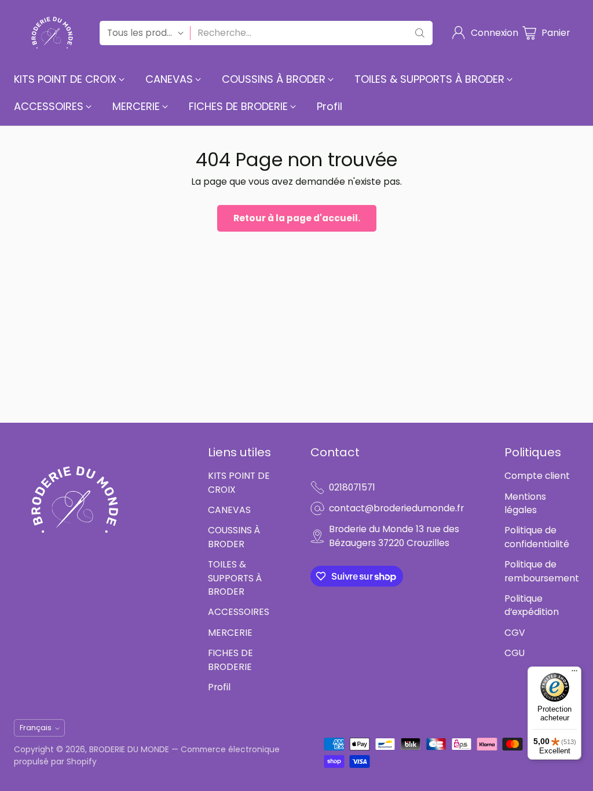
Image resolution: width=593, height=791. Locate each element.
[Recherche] (420, 33)
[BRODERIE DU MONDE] (52, 32)
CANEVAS (229, 510)
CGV (514, 633)
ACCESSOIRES (238, 612)
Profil (219, 687)
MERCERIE (230, 633)
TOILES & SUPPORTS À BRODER (235, 578)
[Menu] (574, 673)
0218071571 (352, 487)
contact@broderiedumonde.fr (396, 508)
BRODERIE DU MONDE (129, 749)
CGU (514, 653)
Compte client (537, 476)
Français (36, 727)
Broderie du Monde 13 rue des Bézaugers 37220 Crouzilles (394, 535)
